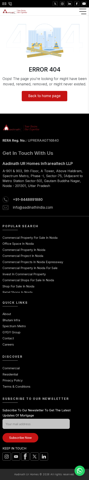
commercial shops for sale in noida (28, 280)
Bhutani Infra (11, 320)
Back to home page (44, 96)
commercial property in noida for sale (30, 268)
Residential (10, 374)
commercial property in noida (23, 250)
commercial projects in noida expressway (32, 262)
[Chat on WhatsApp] (80, 471)
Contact (8, 338)
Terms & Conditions (16, 386)
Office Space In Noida (18, 244)
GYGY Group (11, 332)
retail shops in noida (17, 292)
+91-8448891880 (10, 4)
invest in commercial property (24, 274)
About (6, 314)
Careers (8, 344)
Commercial (11, 368)
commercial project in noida (22, 256)
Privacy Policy (12, 380)
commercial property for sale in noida (30, 238)
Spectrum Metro (14, 326)
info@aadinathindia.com (4, 3)
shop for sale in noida (18, 286)
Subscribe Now (20, 437)
